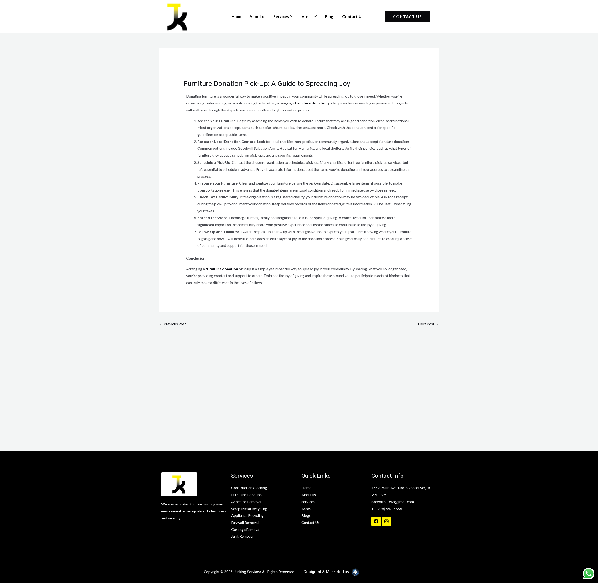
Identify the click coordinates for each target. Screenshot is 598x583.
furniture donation (311, 103)
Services (281, 16)
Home (236, 16)
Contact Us (352, 16)
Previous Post (172, 324)
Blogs (330, 16)
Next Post (428, 324)
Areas (307, 16)
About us (257, 16)
